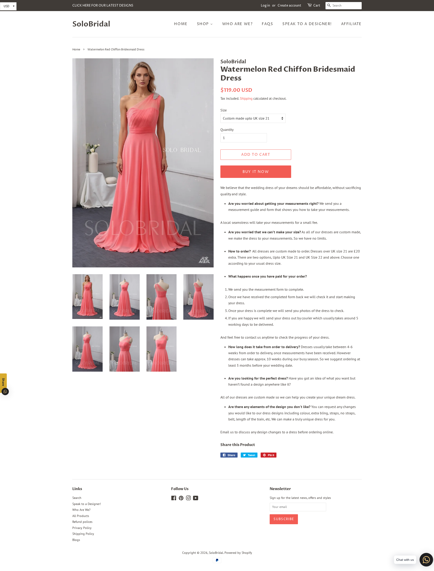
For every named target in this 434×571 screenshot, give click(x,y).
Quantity (227, 129)
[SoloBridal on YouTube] (195, 499)
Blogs (76, 540)
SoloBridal (91, 24)
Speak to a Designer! (307, 23)
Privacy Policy (82, 528)
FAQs (267, 23)
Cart (316, 5)
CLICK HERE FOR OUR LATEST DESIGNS (102, 5)
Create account (289, 5)
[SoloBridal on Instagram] (188, 499)
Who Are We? (237, 23)
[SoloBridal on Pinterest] (181, 499)
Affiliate (351, 23)
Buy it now (256, 171)
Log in (265, 5)
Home (180, 23)
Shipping (246, 98)
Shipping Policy (83, 534)
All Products (80, 516)
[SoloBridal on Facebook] (173, 499)
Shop (203, 23)
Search (76, 498)
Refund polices (82, 522)
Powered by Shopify (238, 553)
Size (223, 110)
